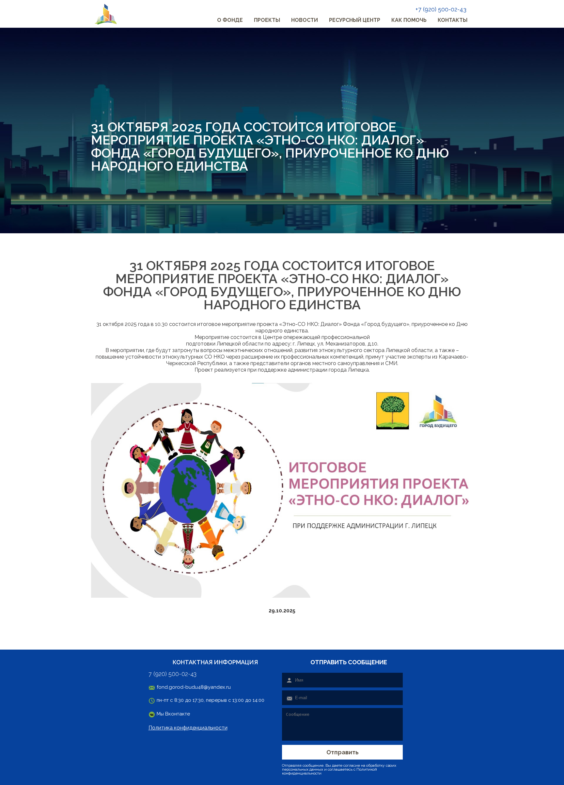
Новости (304, 20)
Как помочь (409, 20)
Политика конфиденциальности (188, 728)
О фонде (230, 20)
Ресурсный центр (354, 20)
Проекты (267, 20)
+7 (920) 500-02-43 (440, 9)
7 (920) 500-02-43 (172, 674)
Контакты (452, 20)
